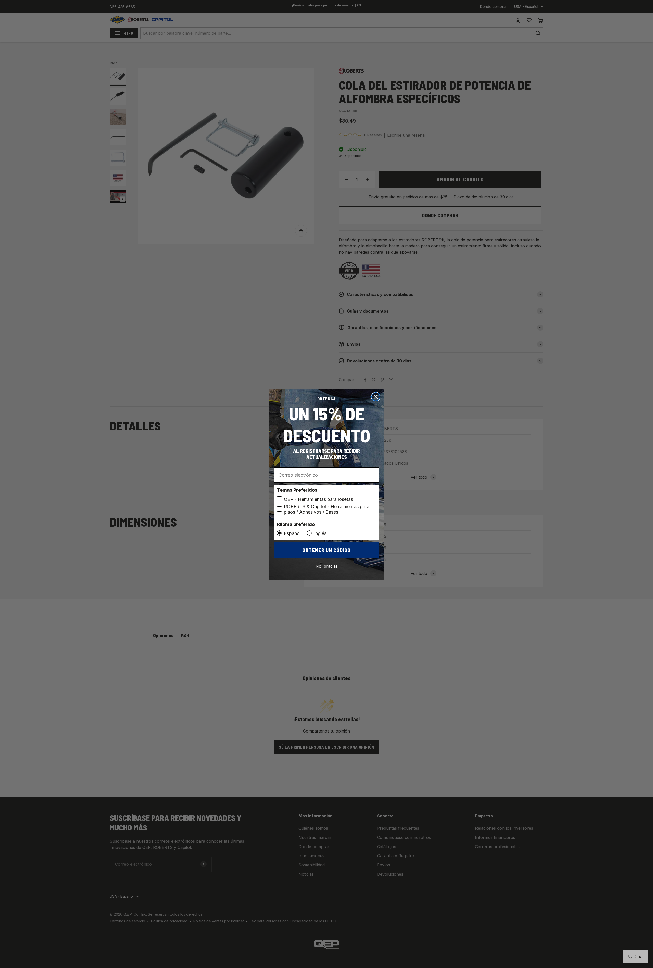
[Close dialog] (376, 397)
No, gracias (327, 566)
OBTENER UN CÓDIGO (326, 550)
